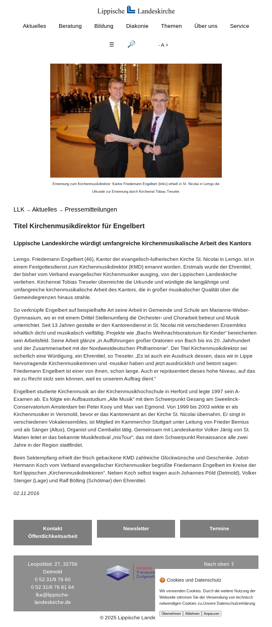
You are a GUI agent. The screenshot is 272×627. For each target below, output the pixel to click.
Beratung (70, 26)
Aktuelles (34, 26)
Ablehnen (192, 614)
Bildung (103, 26)
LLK (19, 209)
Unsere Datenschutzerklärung (229, 603)
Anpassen (211, 614)
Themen (171, 26)
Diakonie (137, 26)
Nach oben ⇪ (219, 564)
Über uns (206, 26)
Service (239, 26)
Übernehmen (171, 614)
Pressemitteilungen (91, 209)
